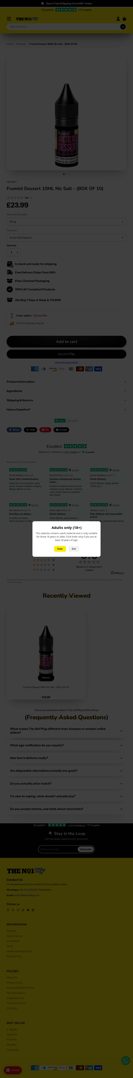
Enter (60, 549)
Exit (74, 549)
